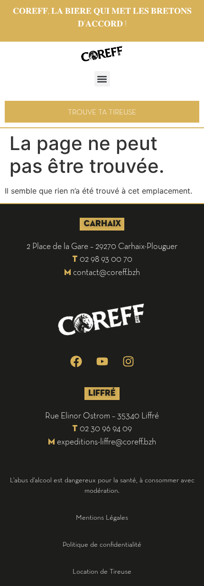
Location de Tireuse (102, 571)
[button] (102, 79)
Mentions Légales (102, 517)
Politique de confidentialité (102, 544)
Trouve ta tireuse (102, 111)
